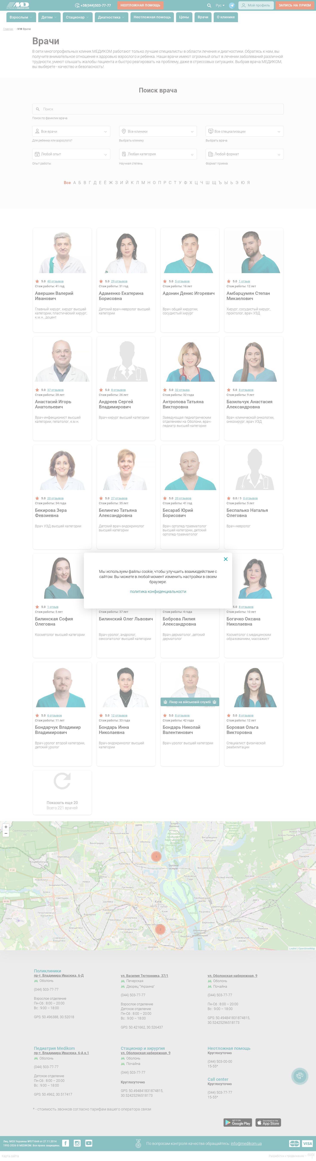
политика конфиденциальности (158, 591)
